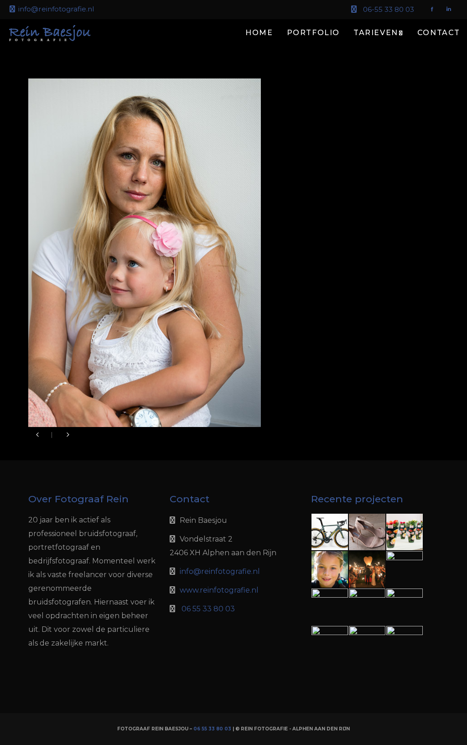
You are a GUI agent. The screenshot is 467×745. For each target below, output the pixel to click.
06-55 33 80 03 (388, 9)
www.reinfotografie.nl (219, 590)
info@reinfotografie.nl (56, 9)
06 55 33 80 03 (208, 608)
